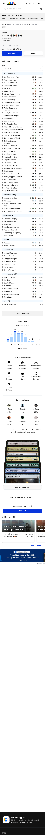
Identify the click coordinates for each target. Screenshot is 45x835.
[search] (20, 8)
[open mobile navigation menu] (3, 3)
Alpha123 (7, 38)
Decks (26, 24)
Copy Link (15, 45)
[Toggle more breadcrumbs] (3, 24)
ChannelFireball (32, 18)
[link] (11, 3)
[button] (41, 9)
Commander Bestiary (17, 18)
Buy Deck (12, 53)
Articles (4, 18)
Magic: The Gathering (12, 15)
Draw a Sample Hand (22, 487)
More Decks (36, 545)
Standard (34, 24)
